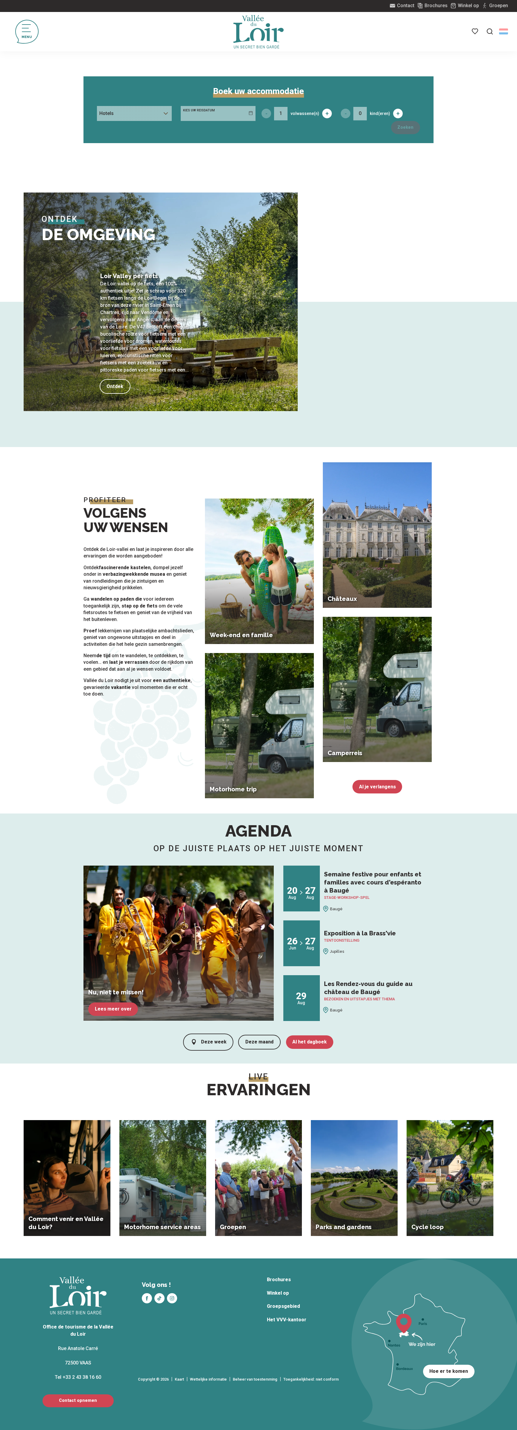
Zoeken (405, 127)
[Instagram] (172, 1298)
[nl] (503, 31)
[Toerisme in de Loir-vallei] (258, 32)
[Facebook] (147, 1298)
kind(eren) (380, 113)
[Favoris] (475, 31)
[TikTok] (159, 1298)
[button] (489, 31)
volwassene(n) (305, 113)
